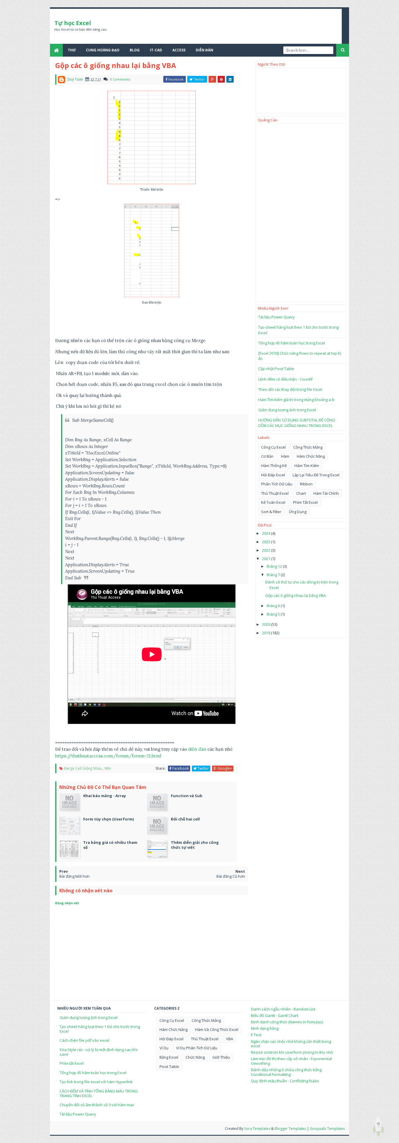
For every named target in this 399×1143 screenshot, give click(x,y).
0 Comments (120, 79)
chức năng (195, 1057)
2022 (266, 550)
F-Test (256, 1034)
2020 (266, 624)
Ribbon (306, 484)
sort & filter (271, 511)
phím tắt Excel (305, 502)
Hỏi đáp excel (273, 475)
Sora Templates (257, 1128)
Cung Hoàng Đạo (102, 50)
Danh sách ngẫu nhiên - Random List (283, 1009)
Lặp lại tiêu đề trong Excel (316, 475)
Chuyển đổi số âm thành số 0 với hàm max (97, 1104)
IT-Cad (156, 50)
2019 (266, 632)
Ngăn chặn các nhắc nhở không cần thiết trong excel (291, 1044)
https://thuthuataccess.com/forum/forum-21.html (108, 756)
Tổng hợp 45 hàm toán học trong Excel (291, 343)
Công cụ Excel (273, 447)
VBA (107, 768)
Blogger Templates (290, 1128)
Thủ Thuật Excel (275, 493)
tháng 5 (274, 614)
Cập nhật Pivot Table (276, 368)
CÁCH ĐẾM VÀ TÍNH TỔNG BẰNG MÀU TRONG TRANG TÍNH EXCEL (99, 1093)
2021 (266, 558)
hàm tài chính (326, 493)
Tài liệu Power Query (276, 317)
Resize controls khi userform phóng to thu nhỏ (292, 1052)
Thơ (72, 50)
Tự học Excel (72, 23)
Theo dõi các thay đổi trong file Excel (290, 389)
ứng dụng (297, 511)
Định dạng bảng (264, 1028)
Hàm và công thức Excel (216, 1029)
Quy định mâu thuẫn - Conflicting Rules (285, 1080)
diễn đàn (197, 749)
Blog (135, 50)
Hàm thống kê (274, 465)
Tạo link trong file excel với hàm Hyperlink (96, 1081)
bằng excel (168, 1057)
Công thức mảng (307, 447)
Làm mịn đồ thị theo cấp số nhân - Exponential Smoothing (291, 1061)
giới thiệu (221, 1057)
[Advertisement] (301, 212)
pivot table (169, 1066)
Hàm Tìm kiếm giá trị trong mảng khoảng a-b (296, 399)
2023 (266, 541)
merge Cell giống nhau (83, 768)
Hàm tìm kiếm (306, 465)
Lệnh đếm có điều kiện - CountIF (285, 379)
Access (178, 50)
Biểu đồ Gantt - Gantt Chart (274, 1015)
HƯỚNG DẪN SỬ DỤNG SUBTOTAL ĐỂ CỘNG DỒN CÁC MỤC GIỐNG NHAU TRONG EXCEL (296, 422)
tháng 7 (274, 574)
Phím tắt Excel (72, 1063)
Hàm (285, 456)
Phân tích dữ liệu (276, 484)
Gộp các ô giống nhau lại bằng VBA (295, 595)
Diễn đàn (204, 50)
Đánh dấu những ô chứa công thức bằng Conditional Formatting (286, 1072)
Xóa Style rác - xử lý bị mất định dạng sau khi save (99, 1052)
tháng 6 (274, 605)
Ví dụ (164, 1047)
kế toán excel (273, 502)
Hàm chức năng (311, 456)
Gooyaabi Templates (327, 1128)
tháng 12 (275, 566)
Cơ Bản (267, 456)
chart (301, 493)
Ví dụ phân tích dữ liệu (196, 1047)
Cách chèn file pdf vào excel (84, 1040)
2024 (266, 533)
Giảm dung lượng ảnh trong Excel (287, 409)
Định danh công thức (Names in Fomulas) (287, 1021)
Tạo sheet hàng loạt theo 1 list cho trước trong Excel (100, 1029)
